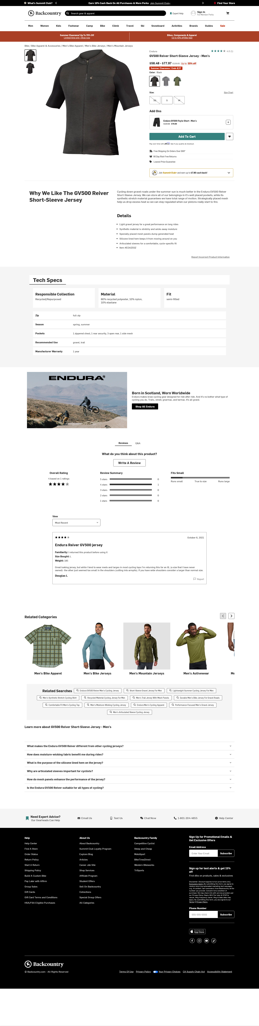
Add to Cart (187, 136)
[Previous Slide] (56, 3)
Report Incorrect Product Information (210, 256)
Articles (83, 859)
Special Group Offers (90, 897)
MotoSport (139, 853)
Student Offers (87, 880)
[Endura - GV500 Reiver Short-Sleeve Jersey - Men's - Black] (30, 55)
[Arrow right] (231, 616)
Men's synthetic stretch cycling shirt (60, 697)
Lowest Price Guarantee (164, 161)
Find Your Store (226, 2)
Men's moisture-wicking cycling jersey (108, 705)
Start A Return (32, 864)
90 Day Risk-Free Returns (165, 156)
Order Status (31, 853)
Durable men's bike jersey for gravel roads (200, 697)
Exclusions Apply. (196, 884)
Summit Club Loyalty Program (95, 848)
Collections (85, 891)
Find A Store (31, 848)
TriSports (139, 870)
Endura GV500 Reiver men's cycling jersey (99, 690)
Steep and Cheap (143, 848)
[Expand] (229, 173)
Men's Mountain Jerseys (120, 45)
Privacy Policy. (202, 902)
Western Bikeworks (144, 864)
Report (200, 578)
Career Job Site (87, 864)
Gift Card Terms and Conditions (41, 897)
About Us (84, 837)
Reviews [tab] (123, 443)
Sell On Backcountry (90, 886)
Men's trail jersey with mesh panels (152, 697)
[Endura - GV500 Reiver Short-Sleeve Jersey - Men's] (30, 68)
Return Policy (32, 859)
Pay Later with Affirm (36, 880)
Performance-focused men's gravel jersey (194, 705)
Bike (27, 45)
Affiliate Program (88, 875)
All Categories (86, 902)
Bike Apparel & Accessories (45, 45)
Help (27, 837)
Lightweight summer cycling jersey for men (193, 690)
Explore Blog (86, 853)
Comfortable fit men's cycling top (64, 705)
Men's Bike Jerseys (95, 45)
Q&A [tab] (137, 443)
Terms (191, 902)
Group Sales (31, 886)
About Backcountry (89, 843)
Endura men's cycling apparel (150, 705)
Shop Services (86, 870)
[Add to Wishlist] (229, 136)
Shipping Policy (33, 870)
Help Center (31, 843)
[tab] (47, 280)
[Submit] (67, 13)
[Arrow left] (223, 616)
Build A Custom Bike (35, 875)
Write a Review (129, 463)
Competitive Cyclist (144, 843)
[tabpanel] (129, 322)
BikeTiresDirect (142, 859)
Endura (153, 51)
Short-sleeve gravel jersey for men (146, 690)
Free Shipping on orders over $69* (169, 151)
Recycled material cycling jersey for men (106, 697)
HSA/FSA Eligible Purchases (40, 902)
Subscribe (226, 853)
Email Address (197, 846)
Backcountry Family (145, 837)
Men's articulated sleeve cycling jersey (131, 712)
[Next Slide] (203, 3)
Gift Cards (30, 891)
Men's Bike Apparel (73, 45)
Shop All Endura (145, 406)
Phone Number (198, 908)
